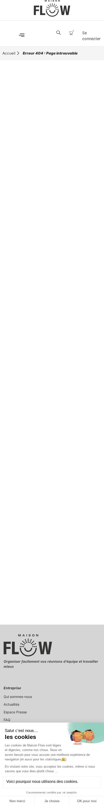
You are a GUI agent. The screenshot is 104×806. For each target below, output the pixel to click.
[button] (58, 33)
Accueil (8, 53)
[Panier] (72, 32)
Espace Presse (15, 712)
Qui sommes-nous (18, 697)
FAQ (7, 720)
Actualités (11, 704)
